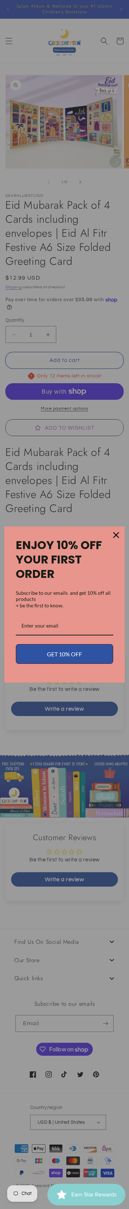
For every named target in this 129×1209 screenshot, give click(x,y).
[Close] (116, 535)
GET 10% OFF (64, 654)
